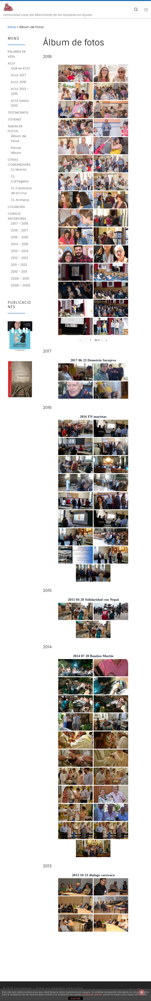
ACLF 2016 (18, 82)
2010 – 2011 (19, 271)
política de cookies (92, 994)
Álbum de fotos (18, 138)
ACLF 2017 (18, 75)
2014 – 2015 (19, 244)
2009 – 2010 (20, 278)
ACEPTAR (75, 998)
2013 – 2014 (19, 251)
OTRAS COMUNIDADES (19, 162)
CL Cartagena (20, 179)
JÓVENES (14, 119)
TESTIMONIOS (18, 112)
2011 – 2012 (19, 265)
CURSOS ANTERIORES (17, 216)
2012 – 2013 (19, 258)
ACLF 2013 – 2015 (20, 91)
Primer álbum (16, 150)
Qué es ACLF (20, 68)
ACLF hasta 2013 (20, 103)
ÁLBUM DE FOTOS (15, 128)
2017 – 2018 (19, 223)
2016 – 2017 (19, 230)
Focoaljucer (23, 988)
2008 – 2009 (20, 285)
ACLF (11, 63)
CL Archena (20, 200)
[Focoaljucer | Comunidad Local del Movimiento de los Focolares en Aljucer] (8, 7)
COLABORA (16, 207)
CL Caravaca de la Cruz (21, 190)
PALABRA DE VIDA (17, 54)
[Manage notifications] (142, 992)
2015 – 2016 (19, 237)
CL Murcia (18, 169)
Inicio (12, 27)
